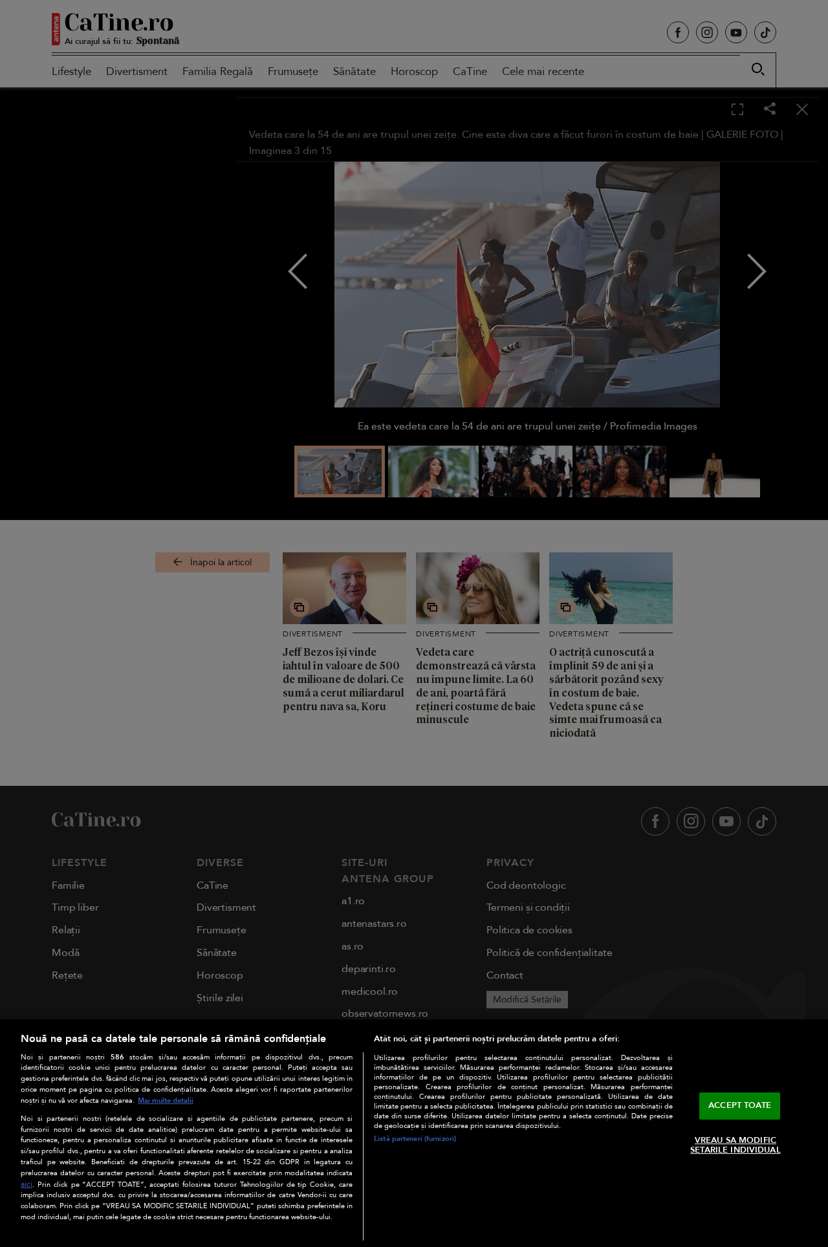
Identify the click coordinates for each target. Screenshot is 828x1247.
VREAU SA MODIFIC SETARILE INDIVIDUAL (735, 1145)
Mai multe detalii (165, 1100)
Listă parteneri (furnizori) (415, 1139)
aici (26, 1184)
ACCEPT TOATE (739, 1105)
